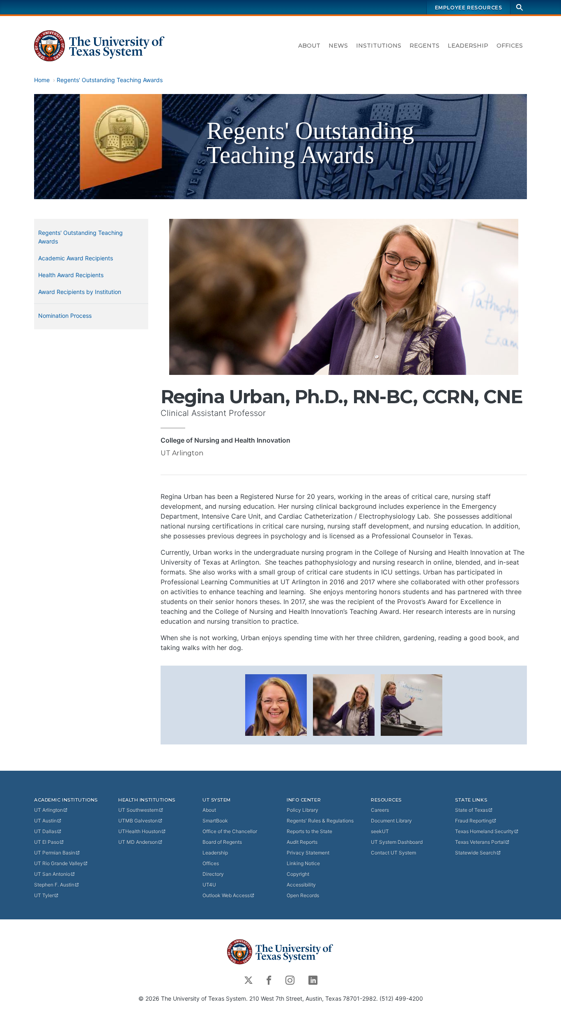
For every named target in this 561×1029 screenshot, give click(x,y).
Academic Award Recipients (75, 258)
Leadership (468, 45)
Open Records (303, 895)
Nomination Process (65, 315)
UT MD (138, 842)
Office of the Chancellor (229, 831)
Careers (380, 810)
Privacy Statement (308, 853)
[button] (276, 704)
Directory (213, 874)
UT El (46, 842)
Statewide (475, 853)
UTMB (138, 821)
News (338, 45)
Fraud (473, 821)
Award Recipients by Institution (79, 291)
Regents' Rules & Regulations (320, 821)
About (309, 45)
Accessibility (301, 885)
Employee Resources (468, 8)
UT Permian (54, 853)
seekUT (380, 831)
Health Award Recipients (70, 274)
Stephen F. (54, 885)
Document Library (391, 821)
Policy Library (302, 810)
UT (48, 810)
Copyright (298, 874)
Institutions (378, 45)
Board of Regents (222, 842)
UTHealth (139, 831)
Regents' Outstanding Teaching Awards (110, 79)
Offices (510, 45)
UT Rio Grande (58, 863)
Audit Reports (302, 842)
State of (471, 810)
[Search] (519, 7)
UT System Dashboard (397, 842)
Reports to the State (309, 831)
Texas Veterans (480, 842)
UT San (52, 874)
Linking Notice (303, 863)
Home (42, 79)
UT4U (209, 885)
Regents (424, 45)
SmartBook (215, 821)
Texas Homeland (484, 831)
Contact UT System (393, 853)
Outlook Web (226, 895)
